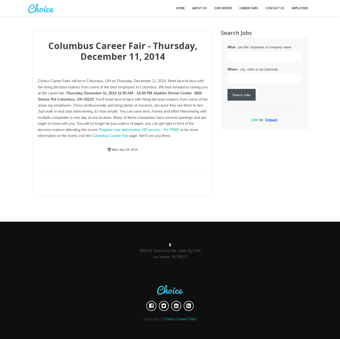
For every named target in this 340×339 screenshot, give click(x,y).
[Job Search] (271, 120)
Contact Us (275, 8)
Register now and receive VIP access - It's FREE (139, 130)
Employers (300, 8)
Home (180, 8)
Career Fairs (248, 8)
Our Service (223, 8)
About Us (199, 8)
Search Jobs (241, 94)
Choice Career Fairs (180, 319)
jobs (255, 120)
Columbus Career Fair (110, 136)
